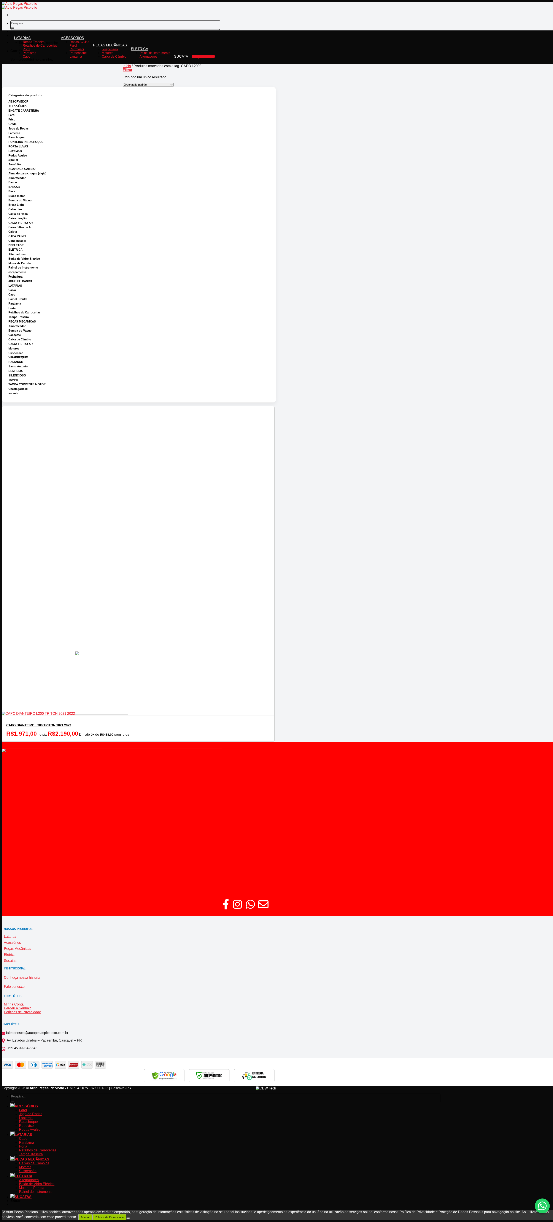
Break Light (16, 204)
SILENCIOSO (17, 375)
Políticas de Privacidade (22, 1012)
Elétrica (10, 954)
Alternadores (148, 56)
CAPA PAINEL (17, 236)
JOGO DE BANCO (20, 281)
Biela (11, 191)
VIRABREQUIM (18, 357)
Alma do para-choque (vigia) (27, 173)
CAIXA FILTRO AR (20, 222)
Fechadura (15, 276)
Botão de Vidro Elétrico (36, 1184)
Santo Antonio (18, 366)
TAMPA (13, 379)
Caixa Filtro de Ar (20, 227)
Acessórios (12, 942)
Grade (12, 124)
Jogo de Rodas (18, 128)
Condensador (17, 240)
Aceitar (85, 1217)
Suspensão (110, 49)
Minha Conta (14, 1004)
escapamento (17, 272)
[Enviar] (12, 28)
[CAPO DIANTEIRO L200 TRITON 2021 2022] (65, 713)
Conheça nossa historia (22, 977)
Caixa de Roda (18, 213)
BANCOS (14, 186)
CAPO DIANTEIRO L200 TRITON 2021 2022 (38, 725)
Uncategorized (18, 388)
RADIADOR (15, 362)
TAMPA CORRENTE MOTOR (27, 384)
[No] (128, 1218)
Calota (12, 231)
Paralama (29, 53)
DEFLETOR (16, 245)
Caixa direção (17, 218)
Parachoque (78, 53)
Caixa (12, 290)
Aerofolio (14, 164)
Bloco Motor (16, 196)
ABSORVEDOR (18, 101)
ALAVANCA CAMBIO (21, 169)
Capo (26, 56)
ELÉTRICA (139, 49)
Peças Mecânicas (17, 948)
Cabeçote (14, 335)
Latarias (10, 936)
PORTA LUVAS (18, 146)
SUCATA (181, 56)
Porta (26, 49)
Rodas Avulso (79, 42)
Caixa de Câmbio (114, 56)
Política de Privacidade (109, 1217)
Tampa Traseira (33, 42)
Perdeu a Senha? (17, 1008)
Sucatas (10, 961)
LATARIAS (22, 38)
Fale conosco (14, 986)
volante (13, 393)
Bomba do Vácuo (20, 200)
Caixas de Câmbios (34, 1163)
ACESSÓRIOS (72, 38)
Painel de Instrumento (155, 53)
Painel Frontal (17, 299)
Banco (12, 182)
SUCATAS (23, 1197)
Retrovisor (77, 49)
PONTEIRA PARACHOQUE (25, 142)
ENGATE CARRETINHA (23, 110)
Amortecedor (17, 178)
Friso (11, 119)
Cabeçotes (15, 209)
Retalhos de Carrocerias (40, 45)
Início (127, 66)
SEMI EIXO (15, 371)
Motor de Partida (19, 263)
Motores (107, 53)
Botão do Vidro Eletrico (24, 258)
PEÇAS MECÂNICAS (110, 45)
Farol (73, 45)
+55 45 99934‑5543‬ (21, 1048)
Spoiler (13, 159)
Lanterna (76, 56)
